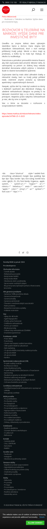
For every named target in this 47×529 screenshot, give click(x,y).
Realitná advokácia (11, 492)
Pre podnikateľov (10, 399)
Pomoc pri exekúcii (11, 326)
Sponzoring (8, 373)
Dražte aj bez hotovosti (12, 321)
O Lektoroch (8, 433)
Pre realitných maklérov (13, 420)
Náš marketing (9, 348)
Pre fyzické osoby (10, 401)
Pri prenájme (9, 487)
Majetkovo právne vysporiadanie (16, 465)
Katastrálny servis (10, 494)
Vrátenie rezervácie (11, 310)
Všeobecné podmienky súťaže (15, 459)
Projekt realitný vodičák (12, 363)
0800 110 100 (11, 2)
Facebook (7, 454)
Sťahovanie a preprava (12, 474)
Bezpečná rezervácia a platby (15, 308)
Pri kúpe (7, 485)
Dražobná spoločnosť (12, 333)
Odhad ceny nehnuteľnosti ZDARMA (17, 330)
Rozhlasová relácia (11, 366)
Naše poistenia (9, 306)
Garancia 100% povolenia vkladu (16, 294)
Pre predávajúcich (10, 406)
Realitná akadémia (11, 428)
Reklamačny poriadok (12, 274)
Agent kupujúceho (10, 319)
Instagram (8, 456)
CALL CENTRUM (10, 443)
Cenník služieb (9, 272)
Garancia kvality (10, 299)
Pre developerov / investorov (15, 489)
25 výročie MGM (10, 355)
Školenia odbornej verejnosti (15, 377)
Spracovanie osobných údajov (15, 283)
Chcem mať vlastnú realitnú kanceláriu (18, 343)
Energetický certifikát (11, 393)
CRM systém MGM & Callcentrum (16, 346)
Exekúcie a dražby (10, 415)
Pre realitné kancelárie (12, 417)
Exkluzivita (8, 480)
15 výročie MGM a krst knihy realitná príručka (20, 350)
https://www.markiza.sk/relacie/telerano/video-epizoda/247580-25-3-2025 (21, 114)
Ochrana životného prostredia (15, 382)
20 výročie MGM (10, 353)
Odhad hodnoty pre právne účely (16, 469)
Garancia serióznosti (11, 301)
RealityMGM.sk (15, 505)
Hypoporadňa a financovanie (15, 410)
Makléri (7, 448)
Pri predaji (8, 482)
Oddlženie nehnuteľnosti (13, 323)
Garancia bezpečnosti (12, 296)
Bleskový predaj (10, 328)
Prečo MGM (8, 339)
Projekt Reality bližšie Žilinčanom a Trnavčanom (21, 370)
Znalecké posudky (11, 472)
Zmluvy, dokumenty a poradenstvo (17, 422)
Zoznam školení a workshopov (15, 430)
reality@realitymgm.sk (34, 2)
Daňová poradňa (10, 413)
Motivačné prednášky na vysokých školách (19, 380)
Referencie (8, 435)
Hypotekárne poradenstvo (14, 467)
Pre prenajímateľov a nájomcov (15, 408)
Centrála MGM (9, 441)
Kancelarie (8, 446)
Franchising (8, 341)
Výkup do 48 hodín (11, 316)
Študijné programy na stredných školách (19, 375)
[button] (33, 10)
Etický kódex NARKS (11, 276)
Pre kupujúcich (9, 403)
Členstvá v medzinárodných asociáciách (19, 303)
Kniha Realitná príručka (12, 368)
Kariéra (7, 357)
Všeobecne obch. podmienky (15, 281)
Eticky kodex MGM (10, 279)
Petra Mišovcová (9, 16)
